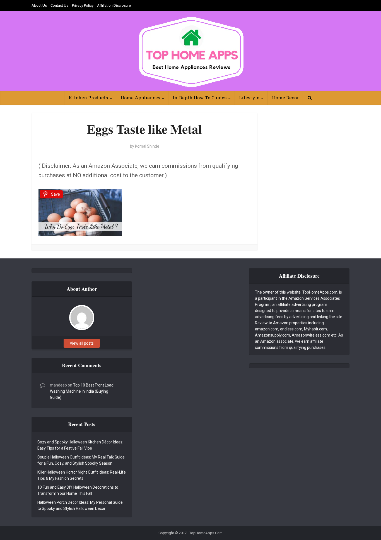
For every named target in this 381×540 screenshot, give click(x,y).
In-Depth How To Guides (199, 97)
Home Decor (285, 97)
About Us (39, 5)
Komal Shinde (147, 146)
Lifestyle (249, 97)
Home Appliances (140, 97)
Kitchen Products (88, 97)
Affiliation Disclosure (114, 5)
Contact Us (59, 5)
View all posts (82, 343)
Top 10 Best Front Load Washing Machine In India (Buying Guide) (82, 391)
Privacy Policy (82, 5)
